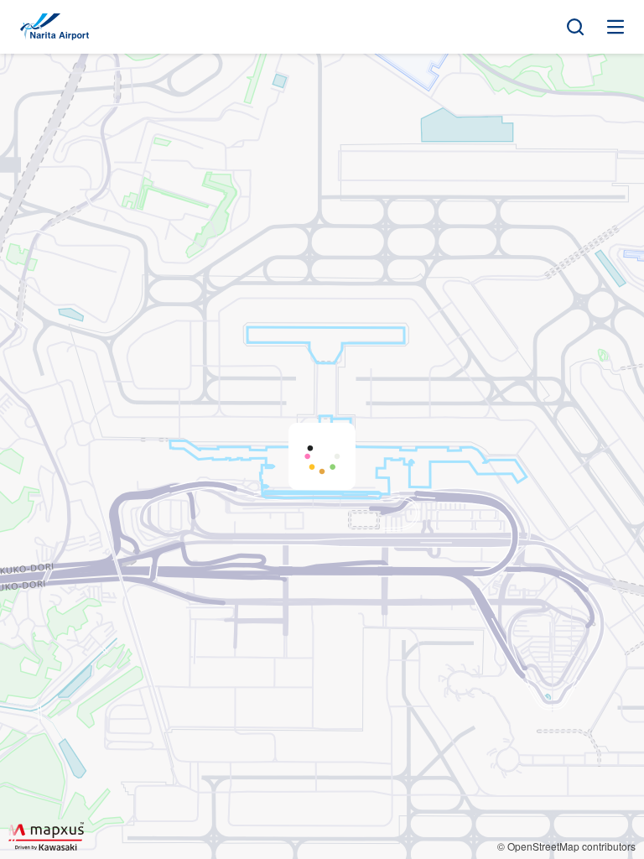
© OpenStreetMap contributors (566, 846)
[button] (322, 456)
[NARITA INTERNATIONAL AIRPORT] (54, 26)
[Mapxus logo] (46, 836)
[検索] (575, 27)
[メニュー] (615, 27)
